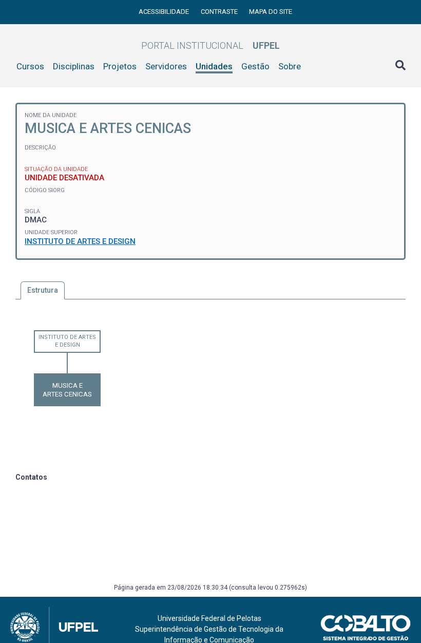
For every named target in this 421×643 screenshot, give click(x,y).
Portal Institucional (210, 45)
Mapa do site (270, 11)
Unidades (214, 66)
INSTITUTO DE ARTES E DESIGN (80, 241)
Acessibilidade (164, 11)
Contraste (220, 11)
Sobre (289, 66)
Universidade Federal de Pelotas (209, 618)
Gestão (255, 66)
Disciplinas (73, 66)
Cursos (30, 66)
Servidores (166, 66)
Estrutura (42, 290)
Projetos (120, 66)
